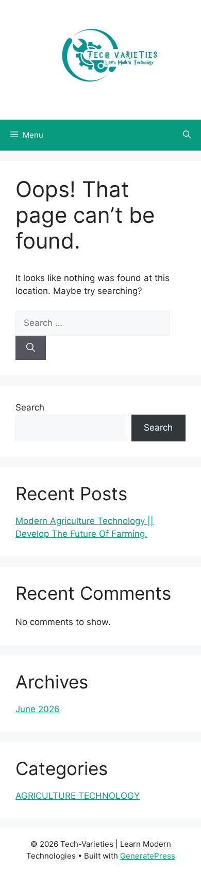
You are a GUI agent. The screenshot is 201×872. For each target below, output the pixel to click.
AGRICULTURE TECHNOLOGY (77, 796)
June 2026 (37, 709)
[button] (187, 135)
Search (29, 407)
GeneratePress (147, 856)
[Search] (30, 348)
